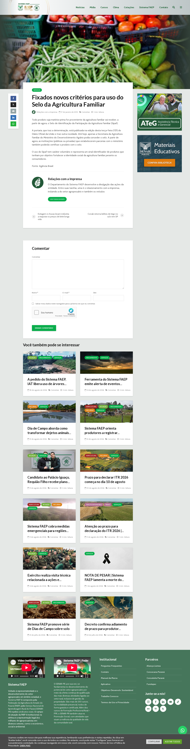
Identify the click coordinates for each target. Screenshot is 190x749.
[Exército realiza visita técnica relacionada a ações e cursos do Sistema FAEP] (49, 558)
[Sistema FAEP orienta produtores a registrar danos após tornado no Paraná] (106, 411)
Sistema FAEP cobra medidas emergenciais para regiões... (48, 528)
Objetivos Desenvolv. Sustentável (117, 690)
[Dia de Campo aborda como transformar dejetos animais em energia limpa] (49, 411)
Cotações (129, 7)
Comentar (86, 112)
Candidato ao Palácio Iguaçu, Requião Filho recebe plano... (48, 479)
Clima (116, 7)
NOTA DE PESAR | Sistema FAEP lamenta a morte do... (104, 577)
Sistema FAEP (146, 7)
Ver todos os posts (57, 199)
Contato (163, 7)
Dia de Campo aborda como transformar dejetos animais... (49, 430)
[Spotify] (156, 709)
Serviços (37, 90)
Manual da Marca (109, 678)
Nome (35, 293)
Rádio (108, 505)
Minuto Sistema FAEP (94, 505)
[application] (26, 667)
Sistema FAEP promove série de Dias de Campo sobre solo (48, 626)
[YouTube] (170, 702)
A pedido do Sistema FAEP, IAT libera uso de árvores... (46, 381)
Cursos (104, 7)
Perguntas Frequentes (111, 666)
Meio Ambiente (44, 358)
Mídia (92, 7)
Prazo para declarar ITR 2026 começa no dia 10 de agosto (106, 479)
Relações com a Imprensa (46, 112)
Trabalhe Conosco (109, 696)
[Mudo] (36, 676)
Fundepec (151, 684)
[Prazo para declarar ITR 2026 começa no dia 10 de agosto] (106, 460)
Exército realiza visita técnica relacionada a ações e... (49, 577)
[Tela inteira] (41, 676)
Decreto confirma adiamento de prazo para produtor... (106, 626)
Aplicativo (105, 684)
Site (94, 293)
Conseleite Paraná (155, 678)
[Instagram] (148, 702)
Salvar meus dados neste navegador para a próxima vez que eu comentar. (65, 304)
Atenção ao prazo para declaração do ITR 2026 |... (104, 528)
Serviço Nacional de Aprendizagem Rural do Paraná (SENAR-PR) (26, 708)
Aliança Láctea (154, 666)
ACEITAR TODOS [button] (172, 741)
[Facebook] (156, 702)
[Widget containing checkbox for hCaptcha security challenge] (54, 312)
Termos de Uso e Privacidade (115, 702)
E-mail (66, 293)
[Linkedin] (163, 702)
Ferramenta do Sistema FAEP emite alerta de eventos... (106, 381)
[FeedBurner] (163, 709)
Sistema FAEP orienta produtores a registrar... (102, 430)
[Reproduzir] (12, 676)
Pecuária (32, 407)
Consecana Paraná (156, 672)
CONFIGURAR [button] (154, 741)
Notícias (80, 7)
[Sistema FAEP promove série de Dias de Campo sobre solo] (49, 607)
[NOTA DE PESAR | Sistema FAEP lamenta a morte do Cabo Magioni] (106, 558)
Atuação (32, 358)
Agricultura (91, 407)
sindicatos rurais (26, 711)
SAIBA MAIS (25, 745)
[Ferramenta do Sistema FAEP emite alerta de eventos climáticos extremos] (106, 362)
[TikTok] (178, 702)
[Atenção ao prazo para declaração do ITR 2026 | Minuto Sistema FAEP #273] (106, 509)
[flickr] (148, 709)
